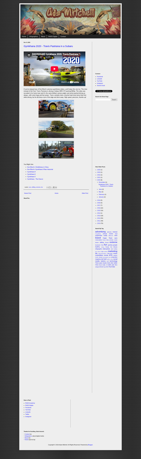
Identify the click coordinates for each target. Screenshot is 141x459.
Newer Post (27, 193)
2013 (99, 215)
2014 (99, 213)
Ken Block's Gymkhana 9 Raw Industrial (40, 169)
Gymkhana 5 (31, 176)
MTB (110, 255)
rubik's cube (110, 259)
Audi (116, 233)
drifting (33, 187)
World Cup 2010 (104, 266)
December (102, 182)
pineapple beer (107, 257)
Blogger (90, 445)
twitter (115, 263)
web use (111, 265)
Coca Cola (106, 240)
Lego (102, 251)
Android (115, 232)
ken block (97, 251)
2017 (99, 205)
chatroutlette (98, 240)
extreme (38, 187)
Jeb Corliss (114, 249)
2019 (99, 200)
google (115, 245)
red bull (103, 259)
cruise (115, 240)
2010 (99, 223)
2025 (99, 170)
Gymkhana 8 (31, 172)
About (43, 36)
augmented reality (101, 235)
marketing (112, 251)
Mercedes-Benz (102, 253)
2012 (99, 218)
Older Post (85, 193)
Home (24, 36)
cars (30, 187)
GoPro (97, 247)
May (100, 192)
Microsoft (109, 253)
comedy (111, 240)
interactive (106, 249)
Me (96, 253)
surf (108, 261)
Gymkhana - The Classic (35, 179)
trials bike (110, 263)
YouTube (99, 81)
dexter (97, 242)
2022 (99, 175)
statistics (103, 261)
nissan (100, 257)
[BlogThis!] (50, 187)
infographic (98, 249)
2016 (99, 208)
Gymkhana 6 (31, 174)
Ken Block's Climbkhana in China (37, 167)
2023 (99, 172)
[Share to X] (52, 187)
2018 (99, 203)
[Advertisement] (111, 55)
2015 (99, 210)
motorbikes (99, 255)
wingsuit (97, 266)
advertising (100, 231)
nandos (115, 255)
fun (42, 187)
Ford (102, 245)
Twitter (27, 414)
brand (98, 238)
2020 (99, 180)
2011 (99, 221)
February (102, 194)
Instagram (100, 83)
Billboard (111, 235)
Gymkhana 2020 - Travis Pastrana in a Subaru (48, 46)
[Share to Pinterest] (56, 187)
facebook (97, 245)
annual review (108, 234)
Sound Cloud (101, 85)
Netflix (96, 257)
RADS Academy (30, 403)
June (100, 189)
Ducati (107, 242)
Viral (96, 265)
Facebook (100, 76)
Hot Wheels (113, 247)
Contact (63, 36)
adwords (109, 232)
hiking (102, 247)
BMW (115, 235)
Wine (116, 265)
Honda (107, 247)
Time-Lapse (98, 263)
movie (106, 255)
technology (113, 261)
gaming (110, 245)
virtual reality (101, 265)
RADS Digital (52, 36)
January (101, 197)
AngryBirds (98, 233)
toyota (105, 263)
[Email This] (47, 187)
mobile (115, 253)
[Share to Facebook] (54, 187)
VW (107, 265)
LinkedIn (99, 79)
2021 (99, 177)
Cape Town (107, 238)
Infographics (33, 36)
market (105, 251)
